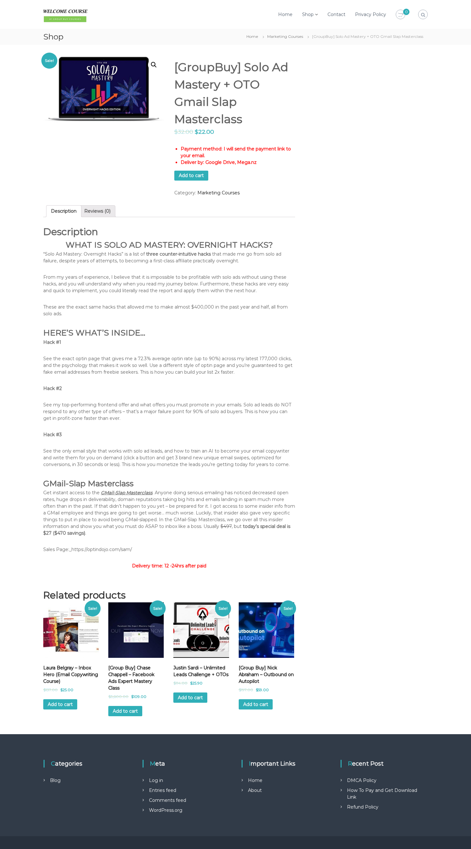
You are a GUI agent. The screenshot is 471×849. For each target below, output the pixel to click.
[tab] (63, 211)
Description (64, 211)
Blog (55, 780)
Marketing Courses (285, 36)
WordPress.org (165, 810)
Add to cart (191, 175)
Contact (336, 14)
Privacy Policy (370, 14)
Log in (156, 780)
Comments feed (167, 800)
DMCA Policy (361, 780)
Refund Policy (362, 807)
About (255, 790)
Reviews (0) (97, 211)
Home (285, 14)
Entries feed (162, 790)
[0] (400, 15)
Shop (308, 14)
